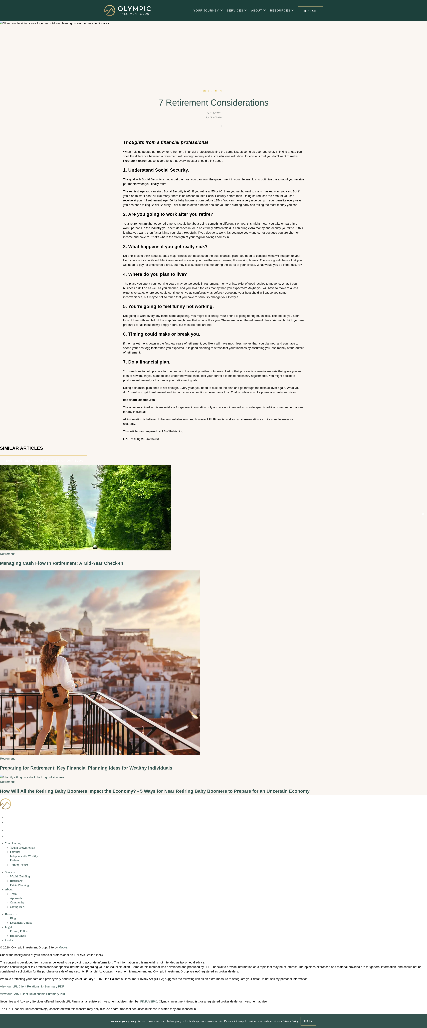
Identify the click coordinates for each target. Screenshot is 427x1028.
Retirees (15, 860)
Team (13, 893)
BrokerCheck (18, 935)
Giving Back (17, 906)
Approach (16, 898)
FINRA (144, 1001)
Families (15, 851)
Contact (310, 11)
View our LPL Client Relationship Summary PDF (32, 986)
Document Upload (21, 922)
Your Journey (206, 10)
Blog (13, 918)
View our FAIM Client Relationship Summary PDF (33, 994)
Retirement (16, 880)
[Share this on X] (213, 127)
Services (235, 10)
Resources (280, 10)
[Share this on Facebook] (205, 127)
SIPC (153, 1001)
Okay (308, 1021)
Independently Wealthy (24, 856)
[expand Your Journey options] (221, 11)
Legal (8, 927)
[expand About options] (264, 11)
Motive (63, 947)
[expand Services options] (245, 11)
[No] (422, 514)
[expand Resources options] (292, 11)
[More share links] (222, 127)
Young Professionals (22, 847)
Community (17, 902)
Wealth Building (20, 876)
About (256, 10)
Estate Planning (19, 885)
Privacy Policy (19, 931)
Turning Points (19, 864)
